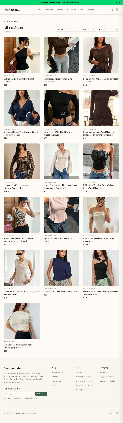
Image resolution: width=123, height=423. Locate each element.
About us (104, 372)
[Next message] (116, 2)
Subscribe (41, 394)
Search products (107, 381)
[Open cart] (117, 9)
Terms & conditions (84, 385)
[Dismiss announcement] (119, 2)
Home (39, 10)
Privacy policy (82, 389)
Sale (81, 10)
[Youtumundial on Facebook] (117, 413)
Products (49, 10)
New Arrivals (71, 10)
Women (60, 10)
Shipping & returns (84, 381)
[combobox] (65, 29)
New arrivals (57, 381)
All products (57, 372)
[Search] (112, 9)
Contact (90, 10)
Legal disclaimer (107, 376)
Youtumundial (13, 368)
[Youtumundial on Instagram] (111, 413)
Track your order (83, 376)
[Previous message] (3, 2)
